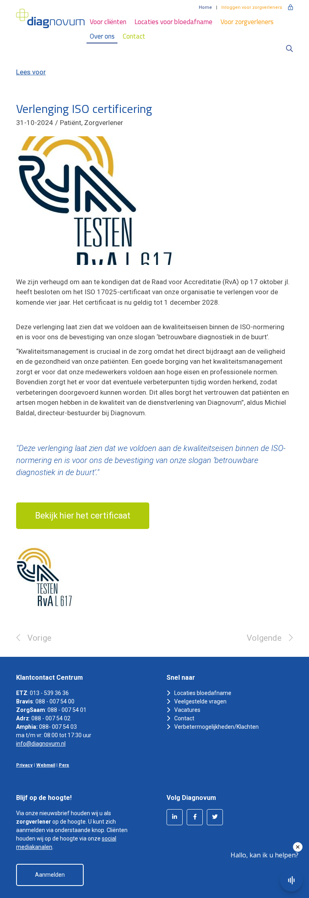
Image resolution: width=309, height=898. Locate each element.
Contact (134, 36)
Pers (64, 765)
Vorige (39, 638)
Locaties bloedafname (202, 693)
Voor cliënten (108, 21)
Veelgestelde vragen (200, 701)
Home (205, 7)
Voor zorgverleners (247, 21)
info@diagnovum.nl (41, 743)
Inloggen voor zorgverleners (251, 7)
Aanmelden (50, 874)
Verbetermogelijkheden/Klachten (216, 727)
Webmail (45, 765)
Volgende (264, 638)
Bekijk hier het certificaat (82, 516)
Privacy (24, 765)
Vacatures (187, 710)
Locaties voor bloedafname (173, 21)
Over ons (102, 36)
